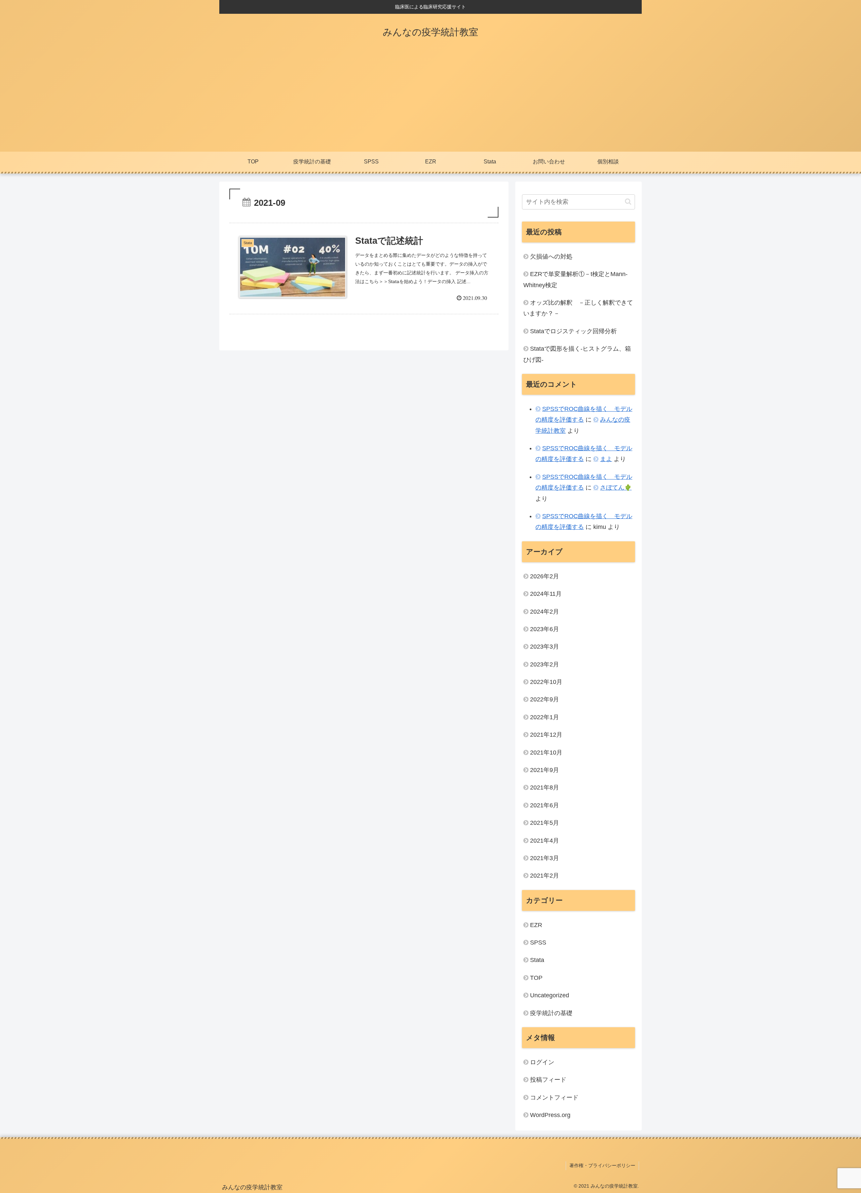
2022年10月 (546, 682)
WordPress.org (550, 1115)
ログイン (542, 1062)
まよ (606, 459)
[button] (628, 201)
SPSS (538, 942)
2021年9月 (544, 770)
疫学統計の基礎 (551, 1013)
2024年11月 (546, 593)
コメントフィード (554, 1097)
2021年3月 (544, 858)
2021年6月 (544, 805)
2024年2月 (544, 611)
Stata (537, 960)
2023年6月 (544, 629)
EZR (536, 925)
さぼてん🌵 (616, 487)
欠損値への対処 (551, 256)
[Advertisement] (430, 101)
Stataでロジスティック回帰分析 (573, 331)
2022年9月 (544, 699)
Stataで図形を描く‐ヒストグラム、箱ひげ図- (577, 354)
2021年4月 (544, 840)
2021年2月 (544, 875)
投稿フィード (548, 1079)
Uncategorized (549, 995)
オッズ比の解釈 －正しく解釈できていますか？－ (578, 308)
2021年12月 (546, 734)
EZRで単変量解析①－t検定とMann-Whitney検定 (575, 279)
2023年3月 (544, 646)
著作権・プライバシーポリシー (602, 1165)
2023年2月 (544, 664)
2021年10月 (546, 752)
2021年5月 (544, 822)
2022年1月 (544, 717)
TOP (536, 977)
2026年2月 (544, 576)
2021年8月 (544, 787)
